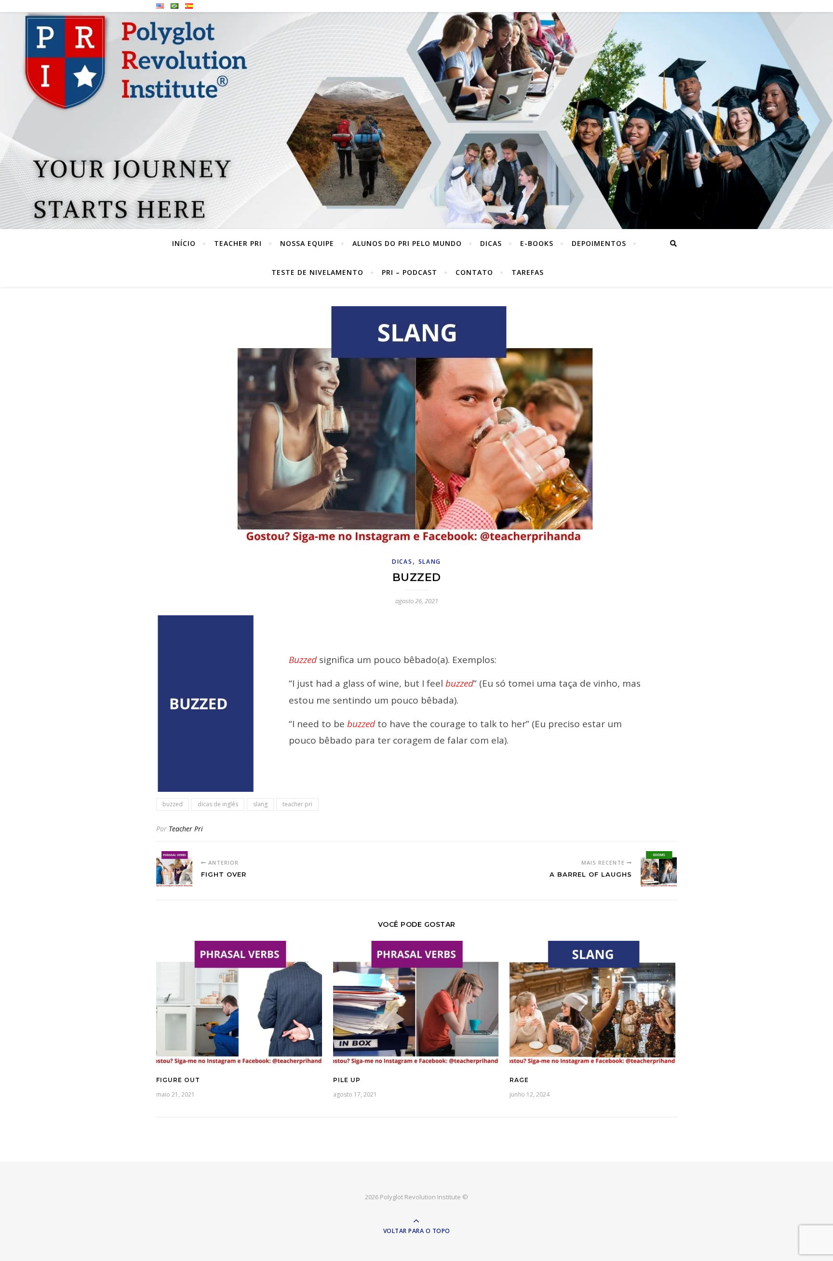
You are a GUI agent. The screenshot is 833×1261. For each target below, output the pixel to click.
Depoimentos (599, 243)
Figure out (178, 1080)
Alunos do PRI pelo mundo (407, 243)
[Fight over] (174, 869)
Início (184, 243)
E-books (536, 243)
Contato (474, 272)
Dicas (491, 243)
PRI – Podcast (409, 272)
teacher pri (297, 804)
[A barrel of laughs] (659, 869)
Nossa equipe (307, 243)
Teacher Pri (238, 243)
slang (260, 804)
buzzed (172, 804)
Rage (519, 1080)
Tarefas (527, 272)
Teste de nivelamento (317, 272)
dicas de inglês (218, 804)
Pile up (347, 1080)
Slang (430, 561)
